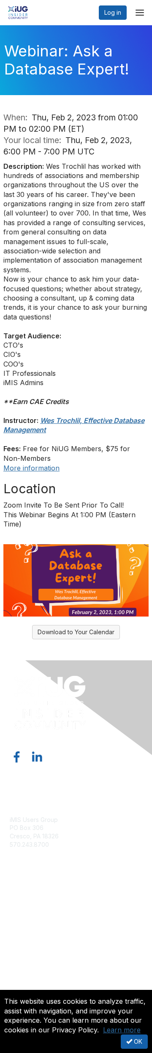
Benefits (21, 908)
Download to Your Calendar (76, 632)
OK (137, 1041)
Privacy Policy (29, 988)
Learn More (26, 916)
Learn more (122, 1030)
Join (16, 899)
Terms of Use (28, 980)
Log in (112, 12)
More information (31, 468)
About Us (22, 971)
